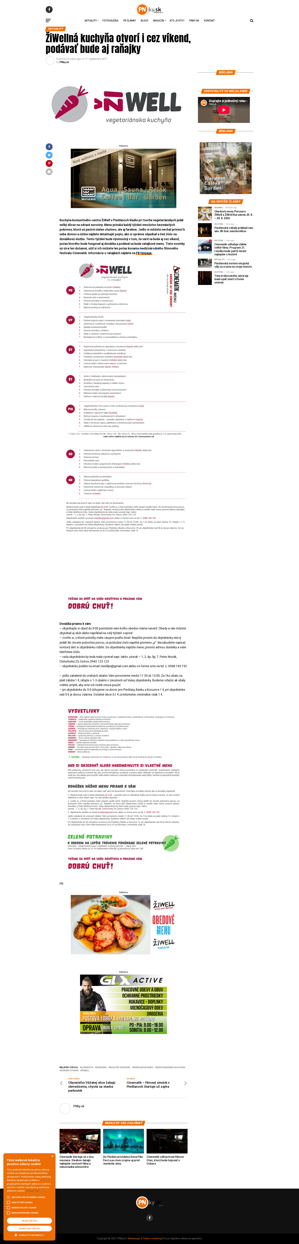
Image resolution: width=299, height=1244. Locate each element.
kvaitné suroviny (120, 1067)
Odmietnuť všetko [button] (29, 1228)
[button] (29, 1234)
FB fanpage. (144, 253)
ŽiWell (85, 1071)
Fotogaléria (110, 20)
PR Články (129, 20)
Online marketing (152, 1238)
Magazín (158, 20)
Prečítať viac (32, 1190)
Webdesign (134, 1238)
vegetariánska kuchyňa (170, 1067)
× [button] (52, 1156)
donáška (101, 1067)
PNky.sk (194, 20)
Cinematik (87, 1067)
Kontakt (209, 20)
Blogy (144, 20)
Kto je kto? (177, 20)
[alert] (29, 1197)
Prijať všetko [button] (29, 1220)
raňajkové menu (143, 1067)
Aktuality (90, 20)
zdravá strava (70, 1071)
